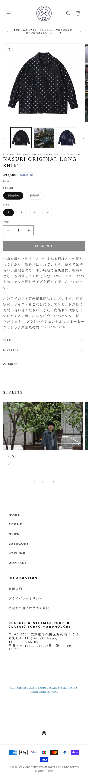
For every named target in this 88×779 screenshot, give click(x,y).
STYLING (17, 553)
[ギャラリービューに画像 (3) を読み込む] (66, 137)
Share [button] (12, 363)
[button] (8, 13)
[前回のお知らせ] (8, 31)
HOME (14, 514)
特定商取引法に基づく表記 (29, 608)
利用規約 (15, 589)
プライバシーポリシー (26, 598)
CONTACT (18, 563)
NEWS (14, 534)
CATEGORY (19, 543)
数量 (6, 222)
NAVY (36, 197)
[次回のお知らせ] (80, 31)
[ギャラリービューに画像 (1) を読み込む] (20, 137)
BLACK (15, 197)
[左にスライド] (4, 138)
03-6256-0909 (53, 327)
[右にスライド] (83, 138)
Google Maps (44, 638)
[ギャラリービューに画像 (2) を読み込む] (44, 137)
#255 (12, 456)
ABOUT (15, 524)
